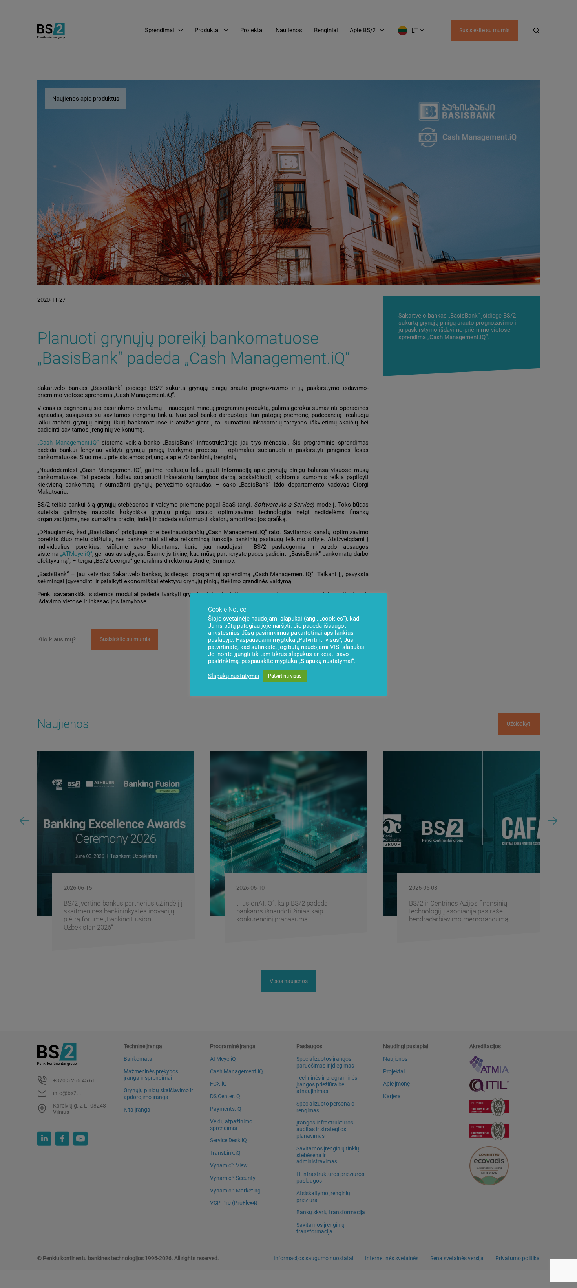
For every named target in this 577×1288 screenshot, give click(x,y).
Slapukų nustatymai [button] (233, 676)
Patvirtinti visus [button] (285, 676)
